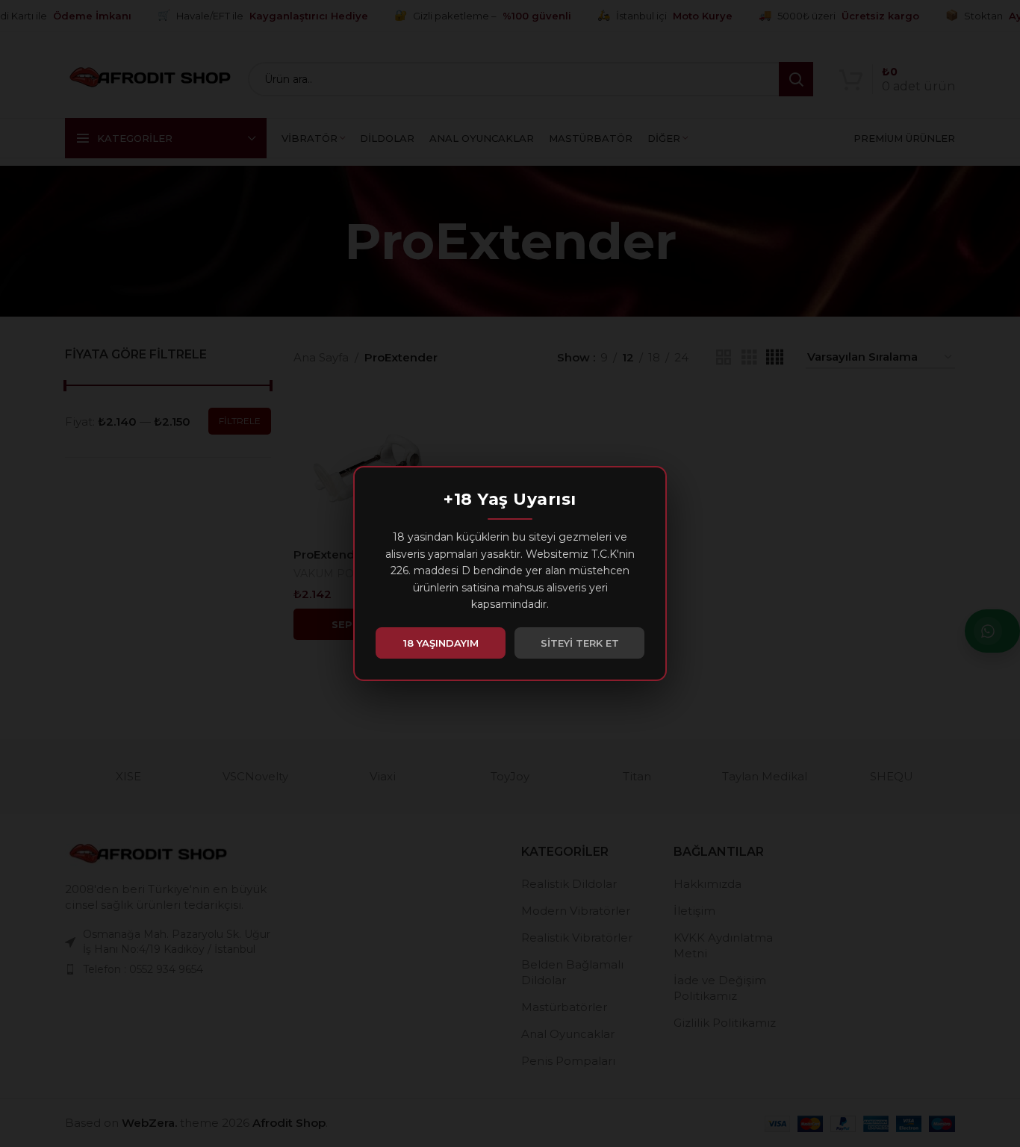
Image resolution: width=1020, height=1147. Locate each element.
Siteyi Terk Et (580, 643)
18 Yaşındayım (441, 643)
